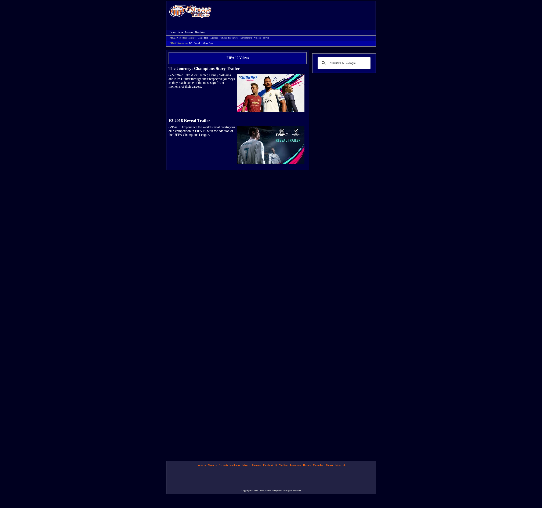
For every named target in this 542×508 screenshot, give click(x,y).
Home (190, 11)
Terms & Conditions (229, 465)
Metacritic (340, 465)
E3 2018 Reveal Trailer (189, 120)
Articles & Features (229, 38)
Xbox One (208, 43)
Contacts (256, 465)
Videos (257, 38)
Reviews (189, 32)
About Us (212, 465)
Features (201, 465)
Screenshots (246, 38)
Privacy (246, 465)
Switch (197, 43)
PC (190, 43)
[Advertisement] (296, 11)
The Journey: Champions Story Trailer (204, 68)
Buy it (266, 38)
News (180, 32)
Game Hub (203, 38)
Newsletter (200, 32)
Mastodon (318, 465)
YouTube (283, 465)
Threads (307, 465)
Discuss (214, 38)
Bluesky (329, 465)
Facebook (268, 465)
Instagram (295, 465)
